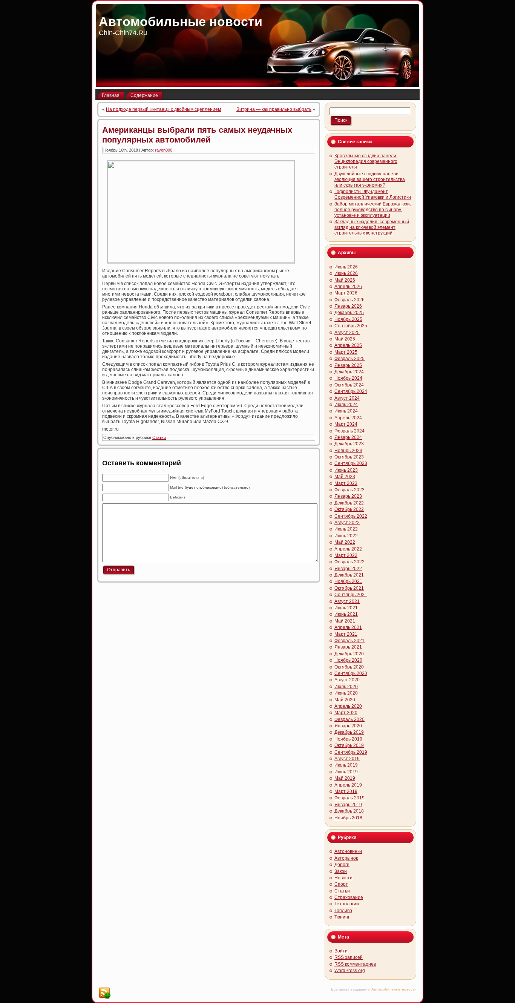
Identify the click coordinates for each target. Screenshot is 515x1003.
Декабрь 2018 (349, 811)
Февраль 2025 (349, 358)
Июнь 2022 (346, 535)
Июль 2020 (346, 686)
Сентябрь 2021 (350, 594)
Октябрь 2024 (349, 385)
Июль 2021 (346, 607)
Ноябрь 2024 (348, 378)
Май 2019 (344, 778)
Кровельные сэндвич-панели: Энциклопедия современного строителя (365, 161)
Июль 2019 (346, 765)
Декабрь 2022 (349, 503)
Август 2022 (347, 522)
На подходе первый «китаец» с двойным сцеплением (163, 109)
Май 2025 (344, 339)
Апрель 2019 (348, 785)
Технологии (346, 903)
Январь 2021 (348, 647)
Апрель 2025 (348, 345)
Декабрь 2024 (349, 371)
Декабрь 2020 (349, 653)
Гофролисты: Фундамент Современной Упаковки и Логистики (372, 194)
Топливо (343, 910)
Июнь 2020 (346, 693)
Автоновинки (348, 851)
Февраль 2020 (349, 719)
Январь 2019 (348, 804)
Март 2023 (345, 483)
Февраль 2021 (349, 640)
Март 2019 (345, 791)
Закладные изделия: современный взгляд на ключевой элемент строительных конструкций (371, 227)
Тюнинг (341, 917)
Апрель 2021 (348, 627)
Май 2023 (344, 476)
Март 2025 (345, 352)
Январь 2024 (348, 437)
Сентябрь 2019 (350, 752)
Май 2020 (344, 699)
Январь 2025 (348, 365)
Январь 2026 (348, 306)
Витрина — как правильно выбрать (273, 109)
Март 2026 (345, 293)
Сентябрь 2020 (350, 673)
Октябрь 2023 (349, 457)
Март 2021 (345, 634)
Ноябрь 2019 (348, 739)
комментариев (355, 964)
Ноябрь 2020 (348, 660)
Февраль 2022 (349, 561)
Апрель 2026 (348, 286)
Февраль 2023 (349, 489)
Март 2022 (345, 555)
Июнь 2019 (346, 771)
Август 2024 (347, 398)
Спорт (341, 884)
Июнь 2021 (346, 614)
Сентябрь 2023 (350, 463)
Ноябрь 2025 (348, 319)
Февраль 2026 (349, 299)
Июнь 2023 (346, 470)
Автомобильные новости (180, 21)
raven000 (163, 150)
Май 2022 (344, 542)
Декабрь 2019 (349, 732)
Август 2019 (347, 758)
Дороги (341, 864)
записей (348, 957)
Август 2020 (347, 679)
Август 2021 (347, 601)
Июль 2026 (346, 267)
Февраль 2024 (349, 431)
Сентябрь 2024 (350, 391)
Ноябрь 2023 (348, 450)
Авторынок (346, 858)
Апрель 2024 (348, 417)
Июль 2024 (346, 404)
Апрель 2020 (348, 706)
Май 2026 (344, 280)
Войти (341, 951)
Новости (343, 877)
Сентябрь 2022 (350, 516)
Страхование (348, 897)
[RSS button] (104, 993)
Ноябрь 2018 (348, 817)
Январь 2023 (348, 496)
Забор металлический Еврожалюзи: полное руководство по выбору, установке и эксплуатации (372, 209)
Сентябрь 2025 (350, 325)
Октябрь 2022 (349, 509)
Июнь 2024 (346, 411)
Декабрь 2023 (349, 443)
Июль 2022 (346, 529)
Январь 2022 (348, 568)
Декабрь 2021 (349, 575)
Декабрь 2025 (349, 312)
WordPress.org (349, 970)
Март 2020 (345, 712)
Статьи (159, 437)
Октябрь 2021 (349, 588)
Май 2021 (344, 621)
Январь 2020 (348, 725)
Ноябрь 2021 (348, 581)
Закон (340, 871)
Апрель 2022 (348, 549)
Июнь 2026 (346, 273)
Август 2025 (347, 332)
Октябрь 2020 (349, 667)
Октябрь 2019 (349, 745)
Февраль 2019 (349, 798)
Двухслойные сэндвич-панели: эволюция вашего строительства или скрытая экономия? (369, 179)
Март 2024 (345, 424)
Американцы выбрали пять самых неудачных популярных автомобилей (197, 134)
